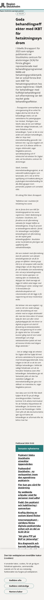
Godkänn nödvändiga (19, 586)
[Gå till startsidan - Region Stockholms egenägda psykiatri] (22, 5)
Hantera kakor (15, 591)
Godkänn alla (15, 580)
